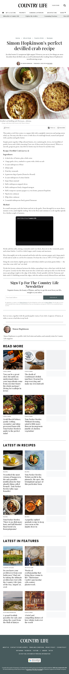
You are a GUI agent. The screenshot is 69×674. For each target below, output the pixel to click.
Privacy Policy (50, 647)
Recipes (50, 38)
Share (7, 127)
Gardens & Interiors (36, 13)
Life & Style (27, 38)
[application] (34, 231)
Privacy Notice (48, 302)
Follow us (52, 127)
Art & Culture (11, 13)
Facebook (28, 650)
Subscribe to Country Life (11, 16)
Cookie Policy (61, 647)
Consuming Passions (50, 16)
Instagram (19, 650)
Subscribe (55, 5)
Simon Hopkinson (27, 63)
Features (49, 63)
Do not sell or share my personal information (34, 654)
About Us (6, 647)
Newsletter (62, 127)
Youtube (35, 650)
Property (22, 13)
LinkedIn (44, 650)
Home (18, 38)
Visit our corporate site (60, 667)
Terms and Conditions (36, 647)
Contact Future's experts (19, 647)
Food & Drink (39, 38)
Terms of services (23, 302)
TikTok (50, 650)
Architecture (52, 13)
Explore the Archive (32, 16)
